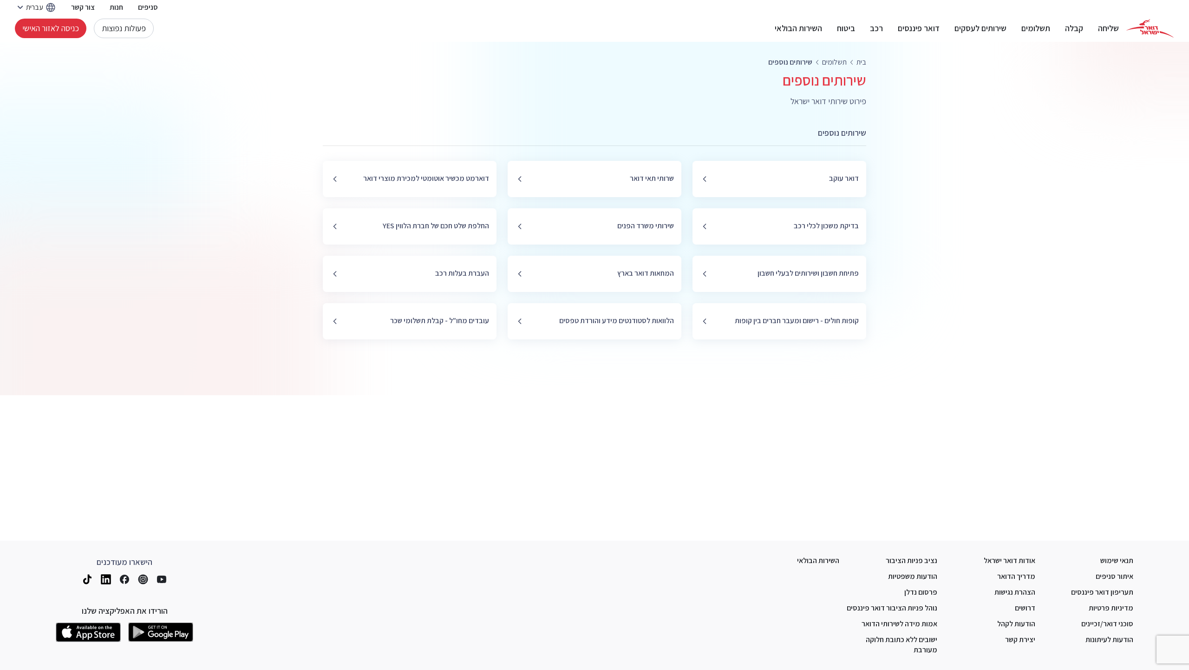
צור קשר (83, 7)
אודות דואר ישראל (1009, 560)
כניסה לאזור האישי (50, 28)
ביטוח (846, 28)
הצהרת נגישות (1014, 592)
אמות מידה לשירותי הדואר (899, 624)
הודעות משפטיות (912, 576)
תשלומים (1035, 28)
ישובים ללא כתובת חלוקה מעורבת (901, 645)
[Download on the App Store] (88, 632)
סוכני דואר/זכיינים (1107, 624)
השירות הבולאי (798, 28)
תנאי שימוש (1116, 560)
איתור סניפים (1114, 576)
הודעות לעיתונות (1109, 639)
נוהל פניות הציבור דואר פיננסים (892, 608)
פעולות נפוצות (124, 28)
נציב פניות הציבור (911, 560)
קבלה (1074, 28)
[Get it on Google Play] (160, 632)
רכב (876, 28)
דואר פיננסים (919, 28)
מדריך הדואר (1016, 576)
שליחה (1108, 28)
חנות (116, 7)
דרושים (1025, 608)
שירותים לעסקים (980, 28)
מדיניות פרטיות (1111, 608)
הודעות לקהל (1016, 624)
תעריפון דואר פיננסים (1102, 592)
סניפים (148, 7)
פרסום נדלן (920, 592)
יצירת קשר (1020, 639)
